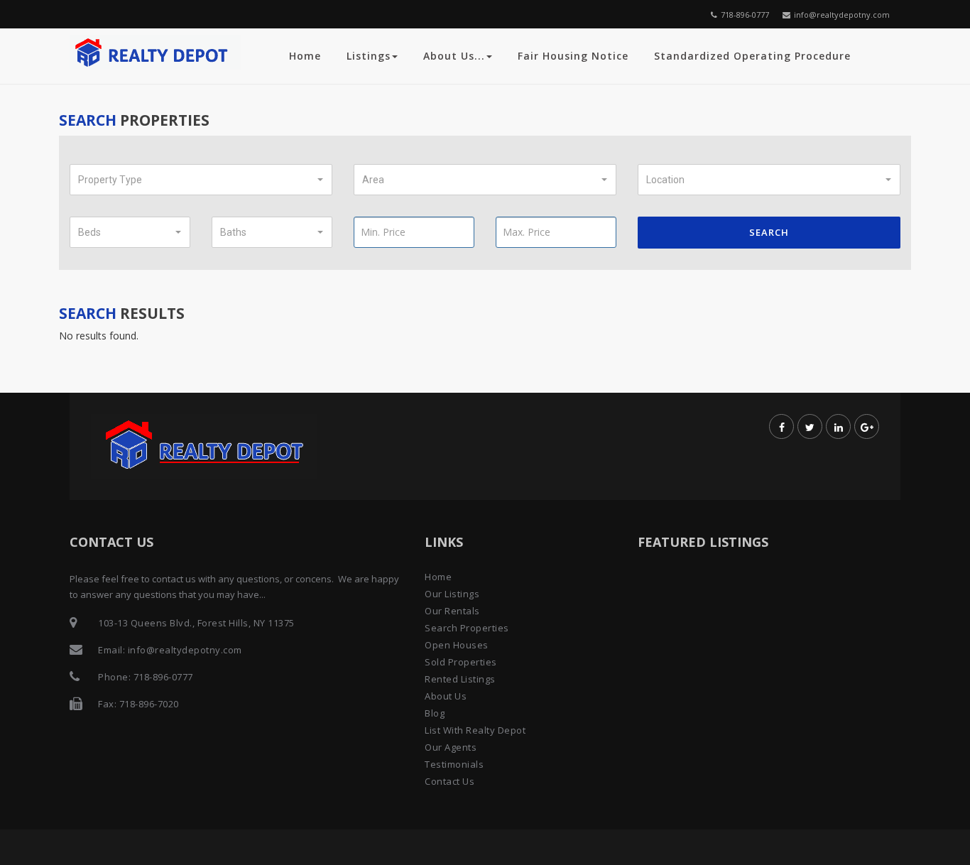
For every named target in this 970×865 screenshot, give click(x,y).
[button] (201, 179)
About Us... (454, 55)
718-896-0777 (745, 14)
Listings (369, 55)
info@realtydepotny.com (842, 14)
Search (769, 232)
